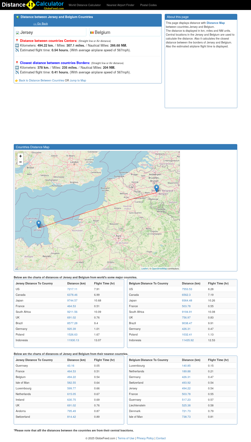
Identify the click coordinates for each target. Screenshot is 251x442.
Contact (161, 438)
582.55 (71, 382)
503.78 (186, 306)
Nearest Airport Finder (120, 5)
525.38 (186, 405)
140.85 (186, 365)
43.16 (70, 365)
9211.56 (72, 312)
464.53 (71, 306)
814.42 (71, 417)
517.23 (186, 399)
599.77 (71, 388)
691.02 (71, 317)
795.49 (71, 411)
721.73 (186, 411)
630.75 (71, 399)
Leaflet (144, 268)
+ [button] (20, 156)
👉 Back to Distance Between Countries (39, 80)
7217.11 (72, 289)
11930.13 (73, 340)
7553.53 (187, 289)
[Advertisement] (88, 114)
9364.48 (187, 300)
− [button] (20, 162)
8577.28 (72, 323)
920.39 (71, 329)
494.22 (71, 377)
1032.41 (187, 334)
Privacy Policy (146, 438)
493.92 (186, 382)
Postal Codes (148, 5)
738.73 (186, 417)
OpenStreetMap (159, 268)
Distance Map (216, 23)
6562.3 (186, 295)
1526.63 (72, 334)
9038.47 (187, 323)
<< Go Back (40, 23)
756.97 (186, 317)
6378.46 (72, 295)
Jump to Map (78, 80)
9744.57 (72, 300)
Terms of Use (126, 438)
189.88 (186, 371)
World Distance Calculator (85, 5)
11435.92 (188, 340)
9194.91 (187, 312)
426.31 (186, 329)
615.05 (71, 394)
